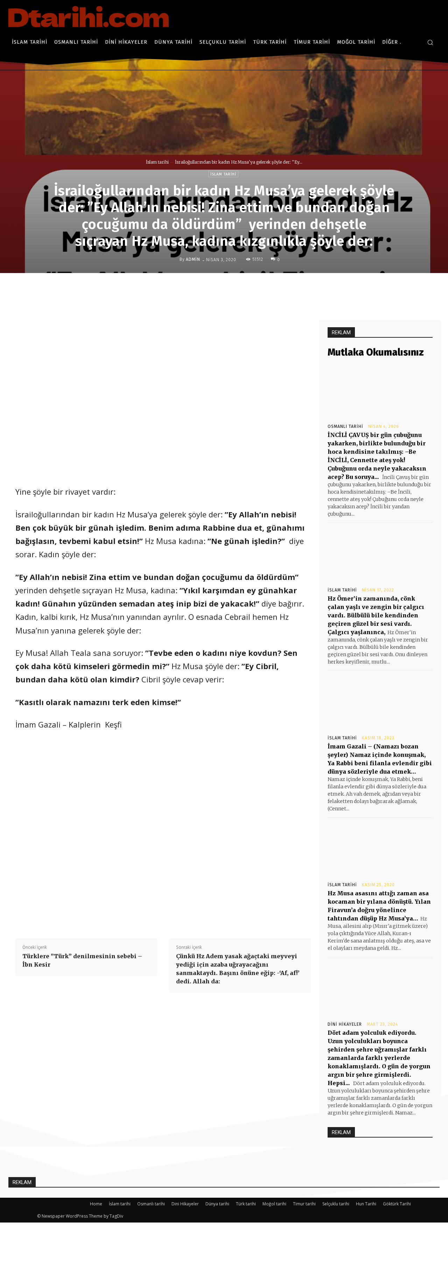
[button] (430, 42)
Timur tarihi (304, 1204)
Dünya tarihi (217, 1204)
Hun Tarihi (366, 1204)
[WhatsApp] (262, 288)
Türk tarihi (246, 1204)
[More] (278, 288)
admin (193, 259)
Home (96, 1204)
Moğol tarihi (274, 1204)
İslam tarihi (157, 162)
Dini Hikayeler (345, 1024)
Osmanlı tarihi (345, 426)
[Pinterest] (246, 288)
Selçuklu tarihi (335, 1204)
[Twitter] (230, 288)
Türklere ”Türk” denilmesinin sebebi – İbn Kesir (82, 960)
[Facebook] (214, 288)
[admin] (174, 259)
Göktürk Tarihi (397, 1204)
